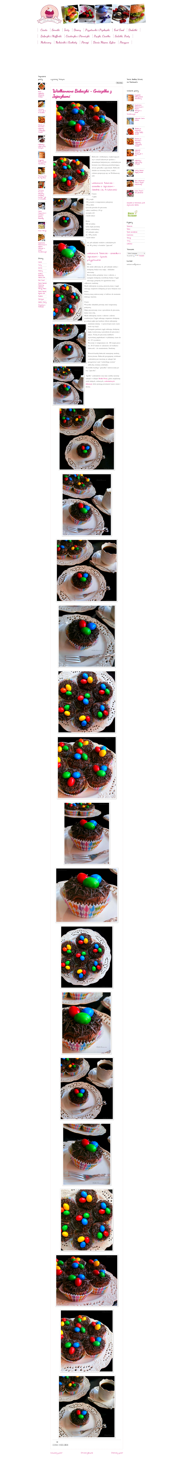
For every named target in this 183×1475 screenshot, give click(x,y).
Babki (128, 229)
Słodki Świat (103, 378)
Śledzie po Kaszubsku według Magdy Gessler (139, 131)
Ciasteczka (130, 235)
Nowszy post (56, 1453)
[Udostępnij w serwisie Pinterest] (67, 1445)
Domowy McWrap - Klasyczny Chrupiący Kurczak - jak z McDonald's (42, 194)
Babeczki (129, 226)
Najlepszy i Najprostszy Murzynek (41, 146)
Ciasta (44, 30)
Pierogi (85, 42)
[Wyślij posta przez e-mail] (56, 1442)
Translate (141, 256)
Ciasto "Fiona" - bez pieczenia (139, 192)
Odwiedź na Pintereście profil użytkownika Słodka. (136, 204)
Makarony (46, 42)
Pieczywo (124, 42)
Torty (66, 30)
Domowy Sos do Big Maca (42, 177)
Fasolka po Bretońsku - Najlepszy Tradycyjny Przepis (41, 128)
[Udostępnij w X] (64, 1445)
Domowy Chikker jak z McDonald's (42, 111)
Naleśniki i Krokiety (66, 42)
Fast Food (119, 30)
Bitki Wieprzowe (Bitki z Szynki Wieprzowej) (139, 182)
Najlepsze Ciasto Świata (140, 119)
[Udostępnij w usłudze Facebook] (65, 1445)
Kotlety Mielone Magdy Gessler (139, 171)
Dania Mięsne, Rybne (104, 42)
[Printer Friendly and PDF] (55, 1445)
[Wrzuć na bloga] (62, 1445)
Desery (77, 30)
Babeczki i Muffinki (51, 36)
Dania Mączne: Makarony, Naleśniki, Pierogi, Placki (42, 286)
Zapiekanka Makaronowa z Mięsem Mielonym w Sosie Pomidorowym (42, 247)
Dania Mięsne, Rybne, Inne (42, 293)
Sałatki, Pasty (122, 36)
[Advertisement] (91, 58)
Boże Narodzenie (132, 232)
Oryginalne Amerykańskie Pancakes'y (42, 162)
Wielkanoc (129, 244)
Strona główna (87, 1453)
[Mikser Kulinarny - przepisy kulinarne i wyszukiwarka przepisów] (132, 217)
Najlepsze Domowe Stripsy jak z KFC (139, 153)
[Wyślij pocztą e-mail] (60, 1445)
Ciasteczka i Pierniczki (78, 36)
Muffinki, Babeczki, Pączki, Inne (41, 276)
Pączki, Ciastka (102, 36)
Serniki (56, 30)
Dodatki (132, 30)
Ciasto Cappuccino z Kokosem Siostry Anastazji (42, 215)
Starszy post (117, 1453)
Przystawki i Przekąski (97, 30)
